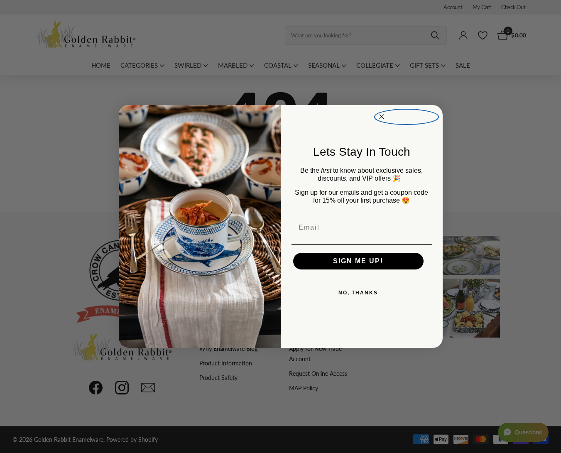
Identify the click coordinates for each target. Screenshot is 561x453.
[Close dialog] (407, 117)
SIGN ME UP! (358, 260)
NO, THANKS (358, 293)
